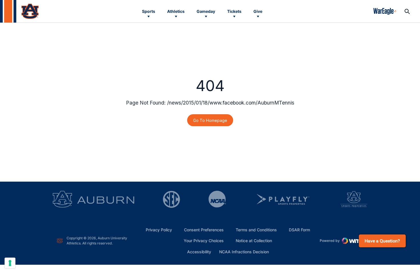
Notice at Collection (254, 240)
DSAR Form (299, 229)
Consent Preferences (204, 229)
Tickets (234, 11)
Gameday (206, 11)
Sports (148, 11)
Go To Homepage (210, 120)
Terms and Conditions (256, 229)
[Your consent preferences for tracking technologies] (10, 263)
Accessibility (199, 251)
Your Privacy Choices (204, 240)
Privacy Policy (159, 229)
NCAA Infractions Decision (244, 251)
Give (257, 11)
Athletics (176, 11)
